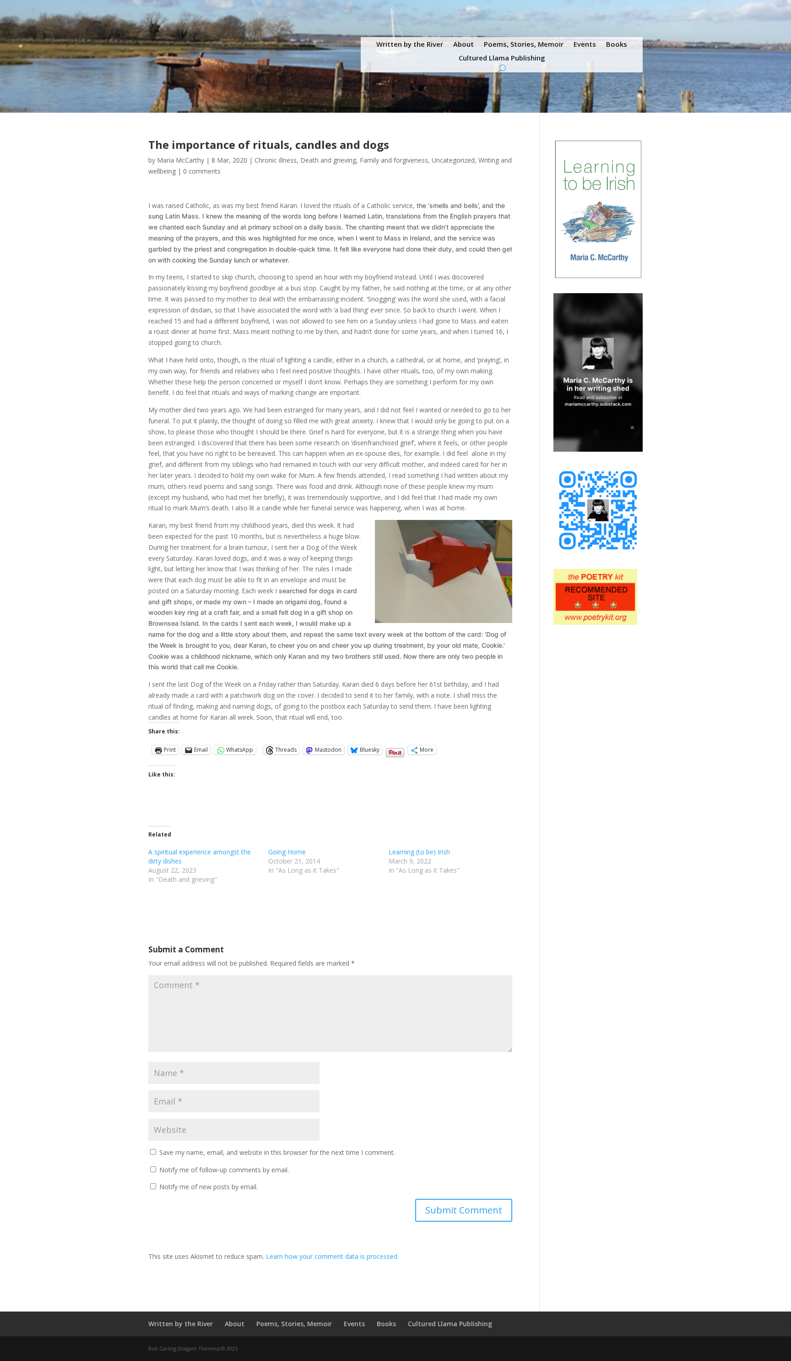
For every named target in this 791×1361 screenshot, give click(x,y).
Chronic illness (276, 160)
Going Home (287, 851)
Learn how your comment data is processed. (332, 1256)
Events (585, 45)
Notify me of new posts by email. (208, 1186)
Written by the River (409, 45)
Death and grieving (328, 160)
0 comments (202, 171)
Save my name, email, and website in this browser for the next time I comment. (277, 1152)
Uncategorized (453, 160)
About (463, 45)
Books (616, 45)
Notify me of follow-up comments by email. (224, 1169)
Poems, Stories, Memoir (523, 45)
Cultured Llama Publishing (502, 58)
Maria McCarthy (180, 160)
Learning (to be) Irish (419, 851)
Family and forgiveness (394, 160)
